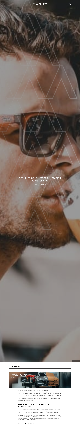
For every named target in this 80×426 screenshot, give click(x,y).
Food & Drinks (15, 366)
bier (26, 397)
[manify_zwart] (40, 4)
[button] (9, 4)
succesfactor (31, 418)
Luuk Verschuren (43, 184)
